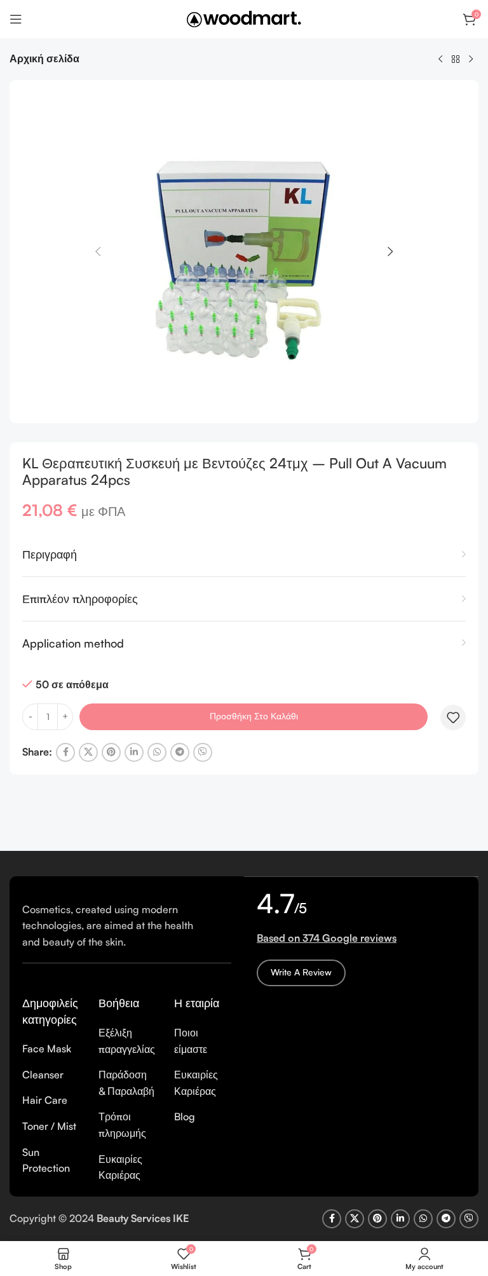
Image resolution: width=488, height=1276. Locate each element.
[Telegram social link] (179, 752)
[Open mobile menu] (16, 19)
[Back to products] (455, 59)
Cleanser (43, 1074)
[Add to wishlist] (453, 717)
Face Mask (46, 1048)
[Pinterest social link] (111, 752)
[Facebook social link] (65, 752)
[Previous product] (440, 59)
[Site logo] (244, 17)
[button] (98, 251)
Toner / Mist (49, 1126)
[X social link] (88, 752)
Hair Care (44, 1100)
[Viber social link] (202, 752)
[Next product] (470, 59)
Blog (184, 1116)
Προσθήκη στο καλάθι (254, 715)
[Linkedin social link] (134, 752)
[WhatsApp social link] (156, 752)
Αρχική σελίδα (44, 58)
